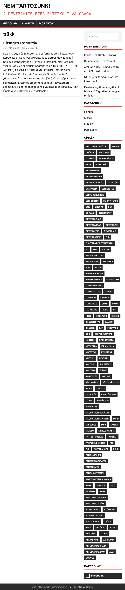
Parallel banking (95, 443)
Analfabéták (106, 158)
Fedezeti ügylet (94, 255)
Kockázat (106, 352)
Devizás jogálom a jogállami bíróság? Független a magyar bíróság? (102, 91)
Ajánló (90, 158)
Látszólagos (108, 394)
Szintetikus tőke (95, 503)
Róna (88, 485)
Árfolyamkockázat (97, 546)
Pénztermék (92, 467)
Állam (103, 533)
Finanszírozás (94, 279)
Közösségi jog (110, 382)
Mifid (116, 419)
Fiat (88, 267)
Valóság (100, 527)
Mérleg (90, 431)
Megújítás (91, 406)
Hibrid (105, 310)
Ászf (112, 552)
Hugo (71, 587)
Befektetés (108, 189)
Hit (114, 310)
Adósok (90, 152)
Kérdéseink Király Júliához (100, 55)
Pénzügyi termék (95, 473)
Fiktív (98, 267)
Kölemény (105, 364)
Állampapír (92, 540)
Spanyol (100, 485)
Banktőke (113, 182)
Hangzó (89, 111)
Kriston (90, 358)
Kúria (89, 388)
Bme (88, 207)
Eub (95, 249)
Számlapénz (92, 509)
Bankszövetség (94, 182)
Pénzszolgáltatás (96, 461)
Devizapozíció (93, 237)
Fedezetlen (92, 261)
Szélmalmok (93, 521)
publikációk (31, 48)
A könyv (28, 23)
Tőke (88, 527)
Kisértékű (91, 352)
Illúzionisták (93, 322)
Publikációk (91, 129)
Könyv (103, 370)
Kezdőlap (9, 23)
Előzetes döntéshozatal (100, 243)
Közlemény (92, 382)
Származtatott (95, 515)
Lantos (101, 388)
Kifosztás (91, 346)
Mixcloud (91, 425)
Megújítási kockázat (97, 413)
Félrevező (91, 303)
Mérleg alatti (106, 431)
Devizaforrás (93, 225)
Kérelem (103, 358)
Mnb (103, 425)
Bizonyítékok (110, 201)
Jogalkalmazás (103, 334)
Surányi (90, 491)
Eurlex (105, 249)
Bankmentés (92, 170)
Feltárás (108, 261)
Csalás (90, 213)
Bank (88, 164)
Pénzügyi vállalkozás (98, 479)
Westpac (91, 533)
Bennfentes (92, 201)
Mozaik (88, 123)
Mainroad (82, 587)
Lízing (89, 400)
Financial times (94, 273)
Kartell (90, 340)
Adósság (104, 152)
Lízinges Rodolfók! (21, 43)
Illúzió (109, 322)
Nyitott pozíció (94, 437)
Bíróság (99, 207)
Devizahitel (112, 225)
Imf (101, 328)
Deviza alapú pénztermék (100, 61)
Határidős (91, 310)
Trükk (107, 521)
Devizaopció (92, 231)
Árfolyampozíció (95, 552)
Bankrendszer (94, 176)
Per (112, 443)
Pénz (115, 449)
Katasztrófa (106, 340)
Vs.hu (113, 527)
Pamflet (112, 437)
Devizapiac (110, 231)
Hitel (88, 316)
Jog (88, 334)
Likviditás (91, 394)
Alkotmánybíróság (96, 146)
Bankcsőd (101, 164)
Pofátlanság (101, 449)
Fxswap (104, 297)
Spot (113, 485)
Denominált (105, 213)
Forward (91, 297)
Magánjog (103, 400)
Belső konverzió (95, 195)
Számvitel (110, 509)
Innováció (112, 328)
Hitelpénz (101, 316)
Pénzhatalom (93, 455)
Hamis (115, 303)
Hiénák (115, 316)
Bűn (110, 207)
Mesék (88, 117)
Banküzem (91, 189)
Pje (87, 449)
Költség (90, 370)
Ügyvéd (90, 558)
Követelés (91, 376)
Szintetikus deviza (96, 497)
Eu (87, 249)
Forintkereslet (94, 285)
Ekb (108, 237)
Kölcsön (90, 364)
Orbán (115, 146)
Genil (104, 303)
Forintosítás (93, 291)
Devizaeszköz (93, 219)
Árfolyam (108, 540)
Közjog (106, 376)
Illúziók (90, 328)
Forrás (109, 291)
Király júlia (108, 346)
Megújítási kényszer (97, 419)
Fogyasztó (112, 279)
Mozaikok (46, 23)
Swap (102, 491)
